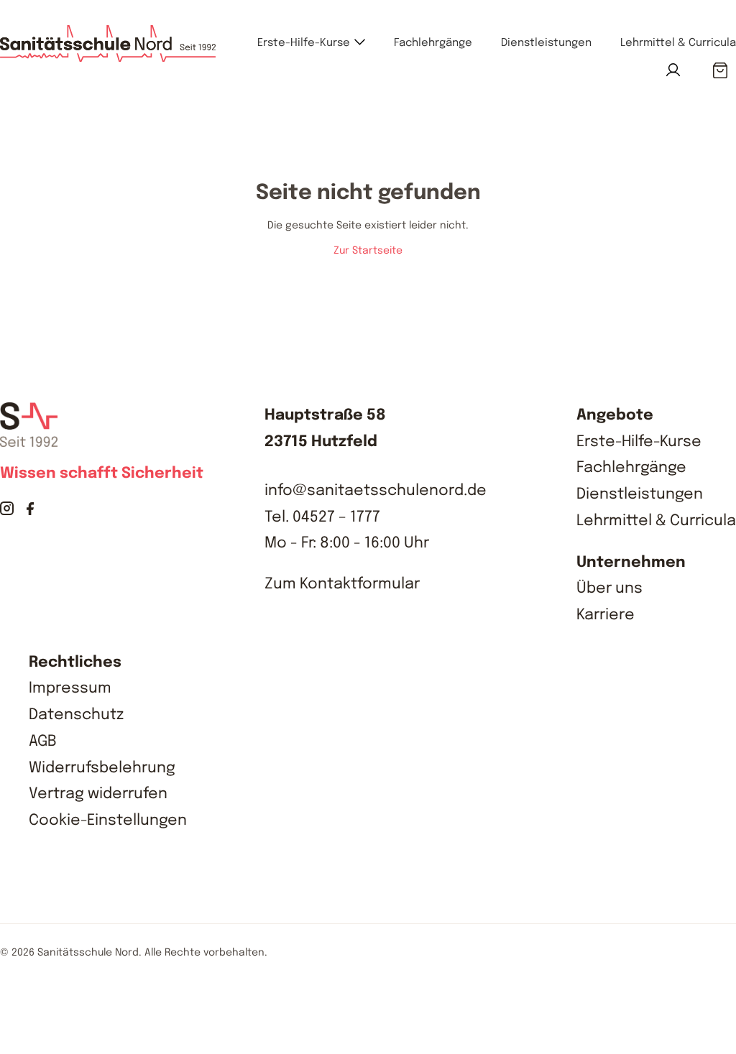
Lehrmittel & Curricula (678, 43)
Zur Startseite (368, 251)
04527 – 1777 (336, 517)
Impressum (70, 688)
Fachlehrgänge (433, 43)
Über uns (609, 588)
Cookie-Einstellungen (108, 820)
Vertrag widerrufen (98, 794)
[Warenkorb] (720, 71)
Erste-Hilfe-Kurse (303, 43)
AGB (43, 741)
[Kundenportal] (673, 70)
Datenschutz (76, 715)
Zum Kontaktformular (342, 584)
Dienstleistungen (546, 43)
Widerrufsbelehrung (102, 768)
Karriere (605, 615)
